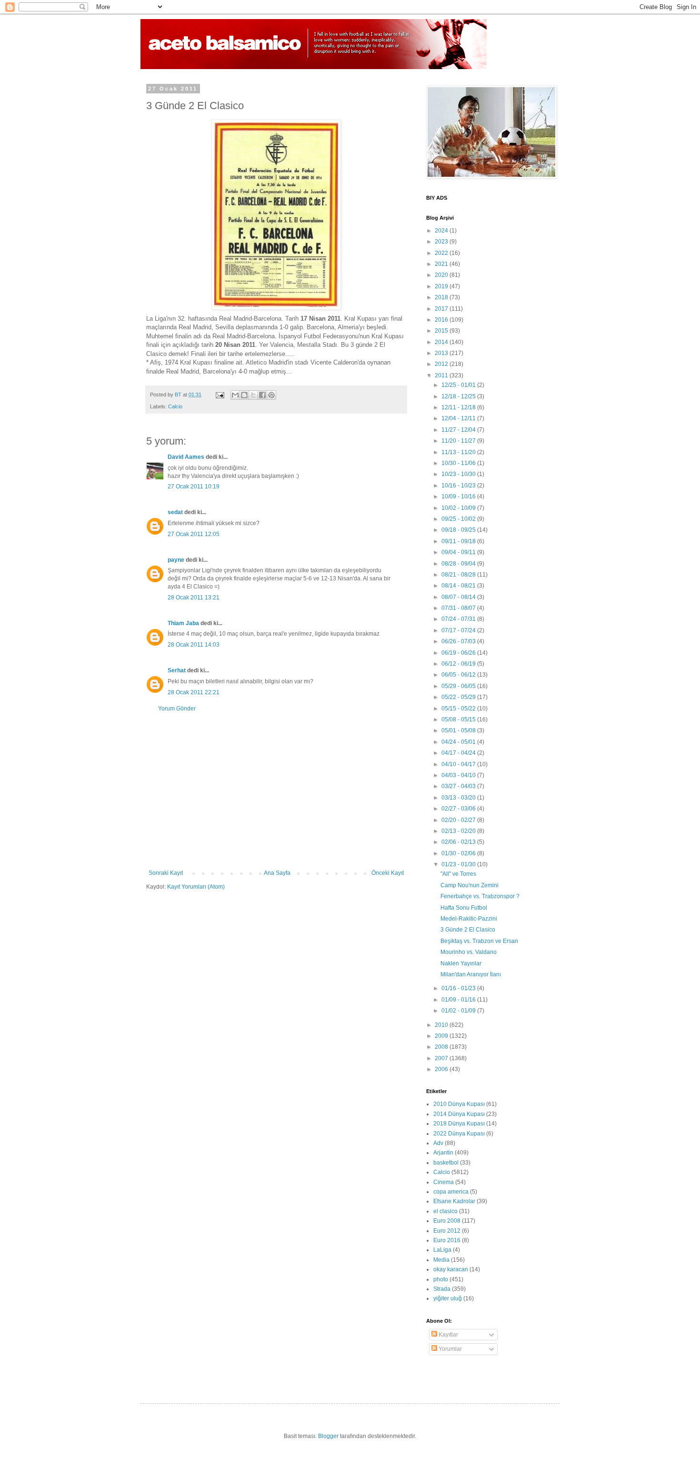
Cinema (443, 1182)
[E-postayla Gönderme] (219, 394)
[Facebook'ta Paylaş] (262, 395)
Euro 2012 (446, 1230)
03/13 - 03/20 (459, 797)
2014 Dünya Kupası (459, 1114)
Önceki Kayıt (387, 873)
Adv (438, 1143)
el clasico (445, 1211)
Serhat (177, 670)
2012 (442, 364)
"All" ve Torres (458, 874)
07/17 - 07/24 (459, 630)
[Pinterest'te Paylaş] (271, 395)
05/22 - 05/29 (459, 697)
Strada (441, 1289)
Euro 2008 (446, 1220)
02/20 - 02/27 (459, 820)
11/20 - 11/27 (459, 440)
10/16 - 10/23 (459, 485)
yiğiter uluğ (447, 1298)
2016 (442, 319)
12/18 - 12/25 (459, 396)
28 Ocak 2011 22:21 (194, 692)
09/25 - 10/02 (459, 519)
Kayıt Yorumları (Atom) (196, 886)
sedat (175, 512)
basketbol (446, 1162)
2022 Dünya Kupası (459, 1133)
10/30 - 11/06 (459, 463)
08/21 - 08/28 (459, 574)
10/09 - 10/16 (459, 496)
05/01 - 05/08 (459, 730)
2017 (442, 308)
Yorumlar (449, 1349)
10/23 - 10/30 (459, 474)
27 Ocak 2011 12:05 (194, 534)
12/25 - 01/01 (459, 385)
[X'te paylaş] (253, 395)
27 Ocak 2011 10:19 (194, 486)
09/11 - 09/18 (459, 541)
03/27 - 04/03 (459, 786)
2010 (442, 1025)
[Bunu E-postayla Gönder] (235, 395)
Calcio (175, 406)
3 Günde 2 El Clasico (467, 929)
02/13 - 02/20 (459, 831)
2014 (442, 342)
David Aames (186, 457)
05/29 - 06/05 (459, 686)
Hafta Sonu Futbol (463, 907)
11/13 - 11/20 (459, 452)
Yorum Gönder (177, 708)
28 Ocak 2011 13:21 (194, 597)
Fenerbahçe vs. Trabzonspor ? (480, 896)
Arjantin (443, 1152)
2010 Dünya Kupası (459, 1104)
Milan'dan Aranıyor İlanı (470, 974)
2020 (442, 275)
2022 (442, 253)
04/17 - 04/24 (459, 753)
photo (440, 1279)
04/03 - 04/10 (459, 775)
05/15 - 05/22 (459, 708)
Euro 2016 (446, 1240)
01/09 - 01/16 (459, 999)
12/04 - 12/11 (459, 418)
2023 (442, 241)
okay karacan (450, 1269)
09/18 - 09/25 (459, 530)
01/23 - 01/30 (459, 864)
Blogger (328, 1436)
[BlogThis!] (244, 395)
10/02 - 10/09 (459, 508)
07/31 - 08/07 (459, 608)
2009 (442, 1036)
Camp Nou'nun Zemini (469, 885)
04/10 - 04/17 (459, 764)
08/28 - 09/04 (459, 563)
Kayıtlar (447, 1334)
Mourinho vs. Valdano (468, 952)
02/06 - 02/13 (459, 842)
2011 (442, 375)
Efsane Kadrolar (454, 1201)
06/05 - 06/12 (459, 674)
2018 (442, 297)
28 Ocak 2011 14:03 (194, 644)
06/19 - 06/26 (459, 652)
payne (176, 560)
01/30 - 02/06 (459, 853)
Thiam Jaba (183, 623)
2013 (442, 353)
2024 (442, 230)
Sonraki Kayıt (166, 873)
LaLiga (442, 1249)
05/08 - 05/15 (459, 719)
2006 (442, 1069)
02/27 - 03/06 (459, 808)
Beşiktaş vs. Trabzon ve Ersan (479, 941)
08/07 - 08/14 (459, 597)
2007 (442, 1058)
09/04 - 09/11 (459, 552)
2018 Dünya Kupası (459, 1123)
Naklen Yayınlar (460, 963)
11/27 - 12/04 (459, 429)
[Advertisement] (276, 791)
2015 (442, 330)
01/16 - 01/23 (459, 988)
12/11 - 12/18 (459, 407)
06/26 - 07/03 (459, 641)
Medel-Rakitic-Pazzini (468, 918)
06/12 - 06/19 (459, 663)
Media (441, 1259)
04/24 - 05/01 (459, 742)
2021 (442, 264)
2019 (442, 286)
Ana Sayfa (277, 873)
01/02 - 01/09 (459, 1010)
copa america (451, 1191)
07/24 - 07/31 (459, 619)
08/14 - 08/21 (459, 585)
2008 (442, 1047)
